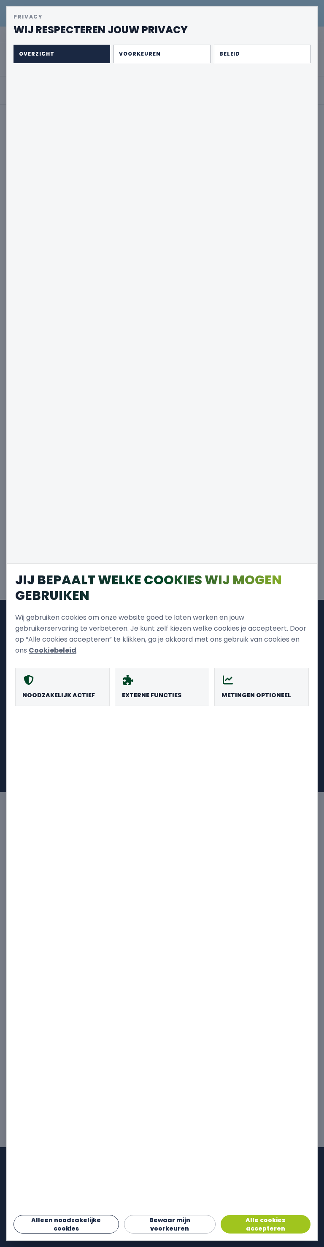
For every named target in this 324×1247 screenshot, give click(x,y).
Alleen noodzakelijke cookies (66, 1224)
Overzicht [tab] (36, 53)
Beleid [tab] (229, 53)
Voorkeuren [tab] (140, 53)
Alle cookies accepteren (265, 1224)
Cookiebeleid (52, 650)
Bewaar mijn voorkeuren (169, 1224)
